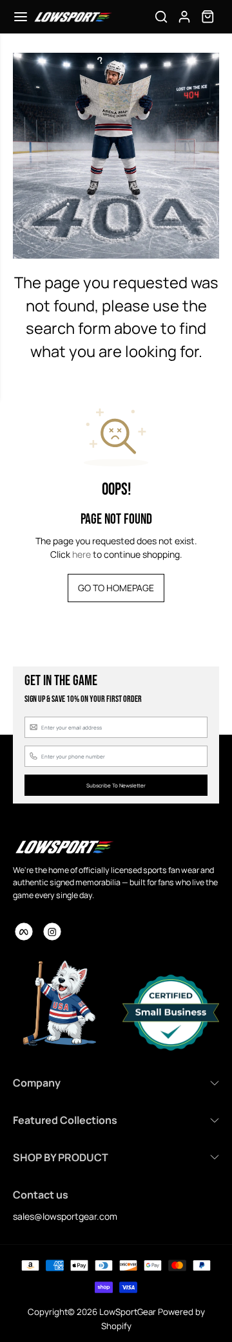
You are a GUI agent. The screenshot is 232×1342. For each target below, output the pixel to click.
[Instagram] (52, 931)
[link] (64, 846)
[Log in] (184, 16)
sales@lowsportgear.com (65, 1216)
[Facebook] (24, 931)
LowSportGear (127, 1312)
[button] (20, 16)
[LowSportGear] (72, 17)
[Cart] (207, 16)
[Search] (161, 16)
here (81, 554)
